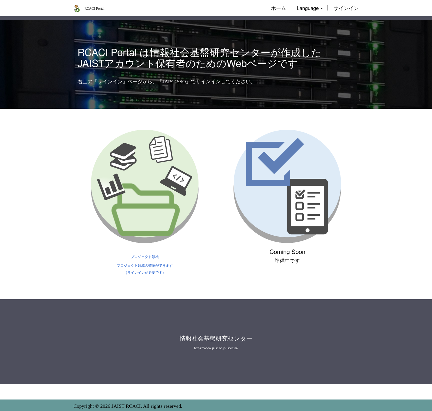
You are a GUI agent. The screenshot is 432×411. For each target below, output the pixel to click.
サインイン (346, 8)
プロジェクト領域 (145, 257)
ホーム (278, 8)
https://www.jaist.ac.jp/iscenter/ (216, 348)
